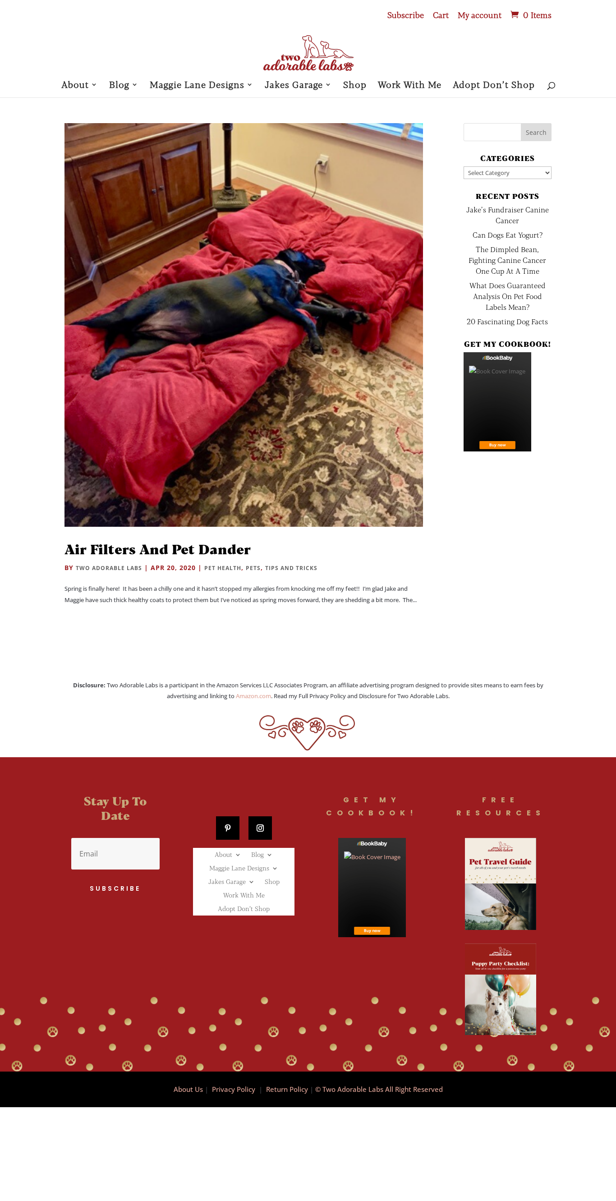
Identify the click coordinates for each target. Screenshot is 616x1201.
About (75, 85)
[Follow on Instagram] (260, 828)
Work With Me (409, 85)
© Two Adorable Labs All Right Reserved (379, 1089)
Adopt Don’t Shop (494, 85)
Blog (119, 85)
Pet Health (222, 568)
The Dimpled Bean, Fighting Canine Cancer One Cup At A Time (507, 260)
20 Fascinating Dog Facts (507, 321)
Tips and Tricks (291, 568)
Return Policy (287, 1089)
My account (479, 15)
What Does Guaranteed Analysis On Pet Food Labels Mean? (507, 296)
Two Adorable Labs (109, 568)
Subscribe (405, 15)
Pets (253, 568)
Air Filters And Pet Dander (157, 549)
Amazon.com (253, 696)
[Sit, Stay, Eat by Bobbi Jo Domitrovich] (497, 401)
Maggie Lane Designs (197, 85)
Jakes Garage (294, 85)
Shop (355, 85)
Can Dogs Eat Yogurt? (507, 234)
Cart (441, 15)
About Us (188, 1089)
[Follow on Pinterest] (227, 828)
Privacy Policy (233, 1089)
